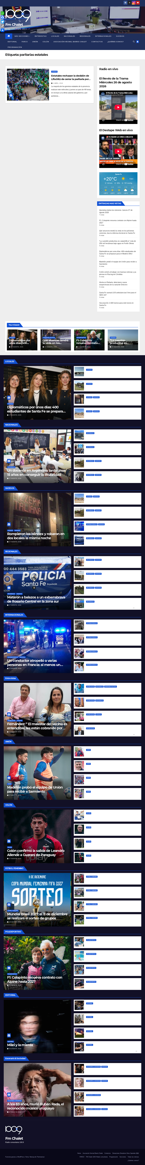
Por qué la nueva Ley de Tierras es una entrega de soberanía (111, 1034)
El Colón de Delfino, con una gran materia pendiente (108, 859)
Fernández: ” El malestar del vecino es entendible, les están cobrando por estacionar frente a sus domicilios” (37, 728)
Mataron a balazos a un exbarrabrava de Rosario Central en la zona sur (36, 599)
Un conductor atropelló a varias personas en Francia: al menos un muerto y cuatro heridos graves (33, 665)
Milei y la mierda (20, 1045)
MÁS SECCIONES (22, 36)
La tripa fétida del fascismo (97, 1007)
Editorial (12, 42)
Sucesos (120, 36)
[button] (134, 42)
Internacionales (103, 36)
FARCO (25, 42)
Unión (35, 42)
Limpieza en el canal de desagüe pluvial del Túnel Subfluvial (111, 387)
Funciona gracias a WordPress (15, 1157)
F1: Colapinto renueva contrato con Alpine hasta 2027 (34, 979)
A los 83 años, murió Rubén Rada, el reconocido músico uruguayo (35, 1106)
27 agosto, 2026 (17, 347)
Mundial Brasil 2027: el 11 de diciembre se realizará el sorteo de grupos (37, 916)
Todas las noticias (133, 1157)
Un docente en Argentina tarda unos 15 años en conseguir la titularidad (36, 472)
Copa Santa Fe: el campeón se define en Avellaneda (108, 907)
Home (79, 1153)
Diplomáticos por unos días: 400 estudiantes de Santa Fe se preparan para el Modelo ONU (36, 411)
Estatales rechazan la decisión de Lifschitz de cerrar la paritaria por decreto (70, 79)
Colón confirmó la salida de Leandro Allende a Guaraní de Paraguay (35, 853)
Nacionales (69, 36)
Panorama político (49, 337)
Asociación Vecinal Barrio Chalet (70, 42)
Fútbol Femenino (13, 910)
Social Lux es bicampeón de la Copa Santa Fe (105, 894)
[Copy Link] (2, 26)
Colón (46, 42)
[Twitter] (2, 22)
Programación (15, 47)
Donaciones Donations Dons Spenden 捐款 (125, 1153)
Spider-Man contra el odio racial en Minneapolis (106, 655)
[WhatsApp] (2, 13)
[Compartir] (2, 30)
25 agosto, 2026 (15, 922)
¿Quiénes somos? (115, 42)
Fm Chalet (14, 24)
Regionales (85, 36)
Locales (55, 36)
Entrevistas (41, 36)
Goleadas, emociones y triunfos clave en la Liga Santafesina (111, 880)
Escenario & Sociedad (14, 1100)
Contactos (97, 42)
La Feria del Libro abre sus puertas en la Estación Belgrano (110, 1112)
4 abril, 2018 (58, 83)
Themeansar (40, 1157)
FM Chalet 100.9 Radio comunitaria (97, 1157)
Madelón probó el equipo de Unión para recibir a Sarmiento (35, 789)
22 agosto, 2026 (15, 732)
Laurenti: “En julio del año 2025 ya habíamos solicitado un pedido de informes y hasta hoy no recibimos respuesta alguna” (110, 734)
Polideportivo (81, 337)
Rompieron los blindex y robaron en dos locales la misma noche (35, 536)
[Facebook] (2, 17)
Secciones (123, 1157)
